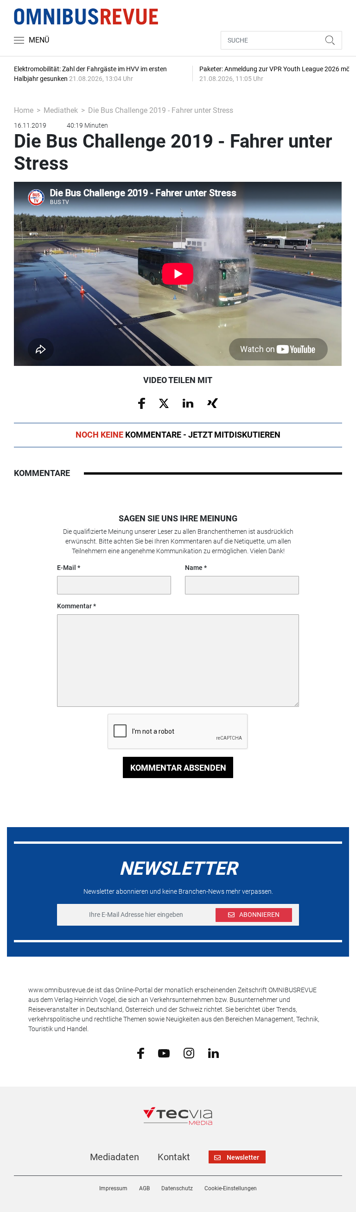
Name (194, 567)
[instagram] (189, 1053)
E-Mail (66, 567)
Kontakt (174, 1157)
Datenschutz (177, 1188)
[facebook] (140, 1053)
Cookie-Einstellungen (230, 1188)
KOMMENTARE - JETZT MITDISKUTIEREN (178, 434)
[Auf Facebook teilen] (141, 403)
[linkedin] (213, 1052)
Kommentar (74, 606)
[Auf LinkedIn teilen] (188, 402)
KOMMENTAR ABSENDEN (178, 768)
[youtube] (164, 1052)
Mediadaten (114, 1157)
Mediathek (61, 110)
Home (23, 110)
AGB (144, 1188)
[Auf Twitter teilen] (164, 402)
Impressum (113, 1188)
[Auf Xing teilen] (212, 402)
